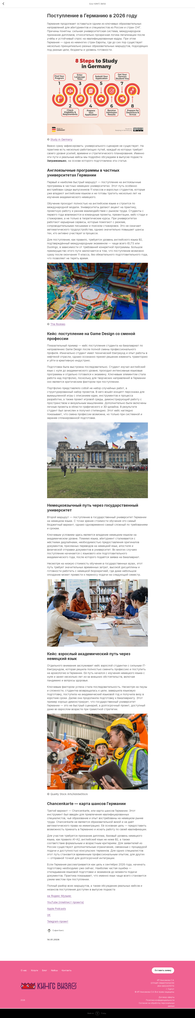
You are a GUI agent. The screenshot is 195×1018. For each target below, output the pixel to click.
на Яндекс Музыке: (59, 895)
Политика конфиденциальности (160, 1000)
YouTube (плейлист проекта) (65, 902)
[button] (163, 970)
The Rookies (57, 324)
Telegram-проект (57, 921)
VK (49, 915)
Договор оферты (166, 997)
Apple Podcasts (56, 908)
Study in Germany (61, 139)
